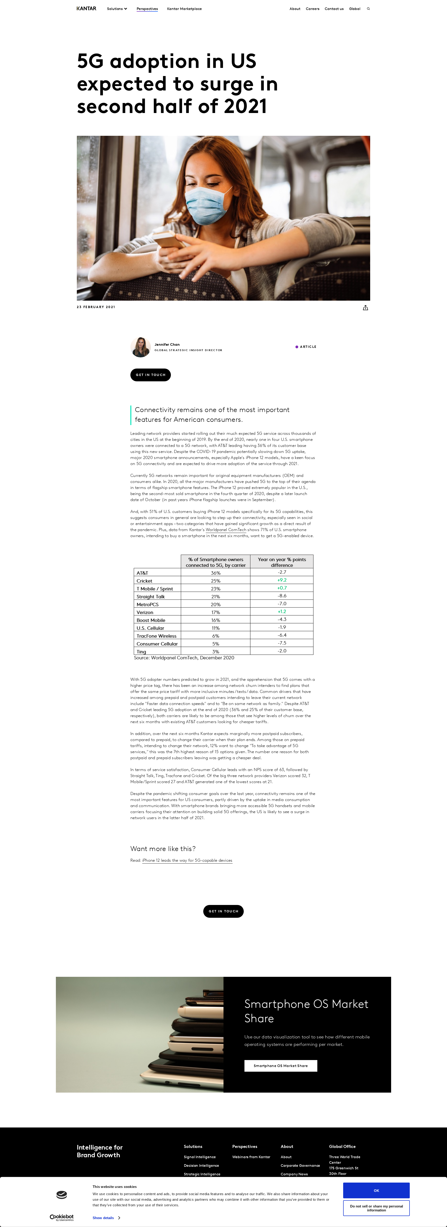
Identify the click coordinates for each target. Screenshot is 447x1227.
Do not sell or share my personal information (376, 1208)
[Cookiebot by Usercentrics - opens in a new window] (61, 1217)
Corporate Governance (300, 1166)
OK (376, 1190)
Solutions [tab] (115, 9)
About (295, 9)
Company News (294, 1174)
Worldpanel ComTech (226, 530)
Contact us (334, 9)
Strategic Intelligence (202, 1174)
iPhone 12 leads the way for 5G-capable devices (187, 861)
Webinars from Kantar (251, 1157)
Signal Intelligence (200, 1157)
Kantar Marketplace (184, 9)
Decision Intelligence (201, 1166)
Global (355, 9)
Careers (312, 9)
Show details (103, 1218)
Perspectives (147, 9)
